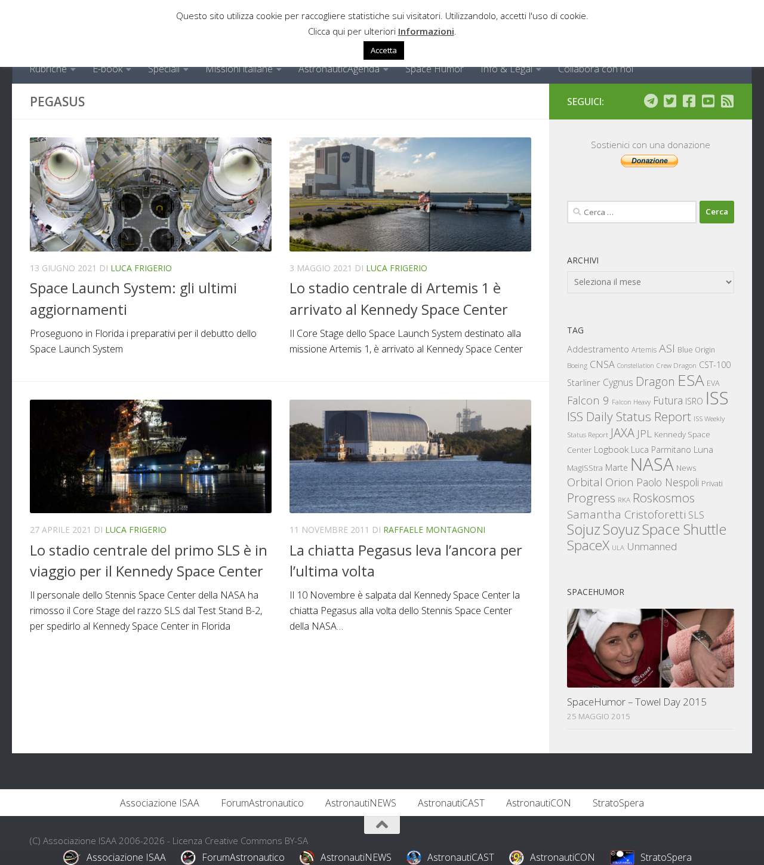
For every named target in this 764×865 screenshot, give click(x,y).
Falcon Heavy (631, 401)
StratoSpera (618, 802)
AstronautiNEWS (360, 802)
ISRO (694, 401)
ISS (717, 397)
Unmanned (652, 546)
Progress (591, 497)
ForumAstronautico (262, 802)
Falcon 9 (588, 399)
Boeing (577, 365)
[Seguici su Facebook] (689, 101)
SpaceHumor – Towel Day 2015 (637, 701)
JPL (644, 433)
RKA (624, 499)
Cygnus (618, 382)
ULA (618, 547)
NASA (652, 464)
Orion (619, 482)
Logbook (611, 449)
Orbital (585, 482)
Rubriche (48, 68)
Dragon (655, 381)
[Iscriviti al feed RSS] (727, 101)
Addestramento (598, 349)
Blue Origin (696, 350)
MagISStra (585, 467)
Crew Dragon (677, 365)
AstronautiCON (538, 802)
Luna (703, 449)
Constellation (635, 365)
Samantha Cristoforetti (626, 514)
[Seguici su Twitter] (670, 101)
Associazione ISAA (159, 802)
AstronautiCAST (451, 802)
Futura (668, 400)
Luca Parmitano (661, 449)
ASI (667, 348)
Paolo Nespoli (667, 482)
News (686, 467)
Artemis (644, 350)
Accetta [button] (384, 50)
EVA (713, 383)
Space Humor (434, 68)
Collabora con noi (595, 68)
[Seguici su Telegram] (650, 101)
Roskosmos (664, 497)
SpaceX (588, 545)
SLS (696, 515)
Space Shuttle (684, 529)
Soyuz (621, 529)
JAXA (622, 433)
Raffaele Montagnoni (434, 529)
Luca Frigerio (141, 268)
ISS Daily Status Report (629, 416)
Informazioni (426, 31)
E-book (107, 68)
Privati (712, 483)
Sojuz (583, 529)
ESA (690, 380)
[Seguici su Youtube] (708, 101)
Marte (616, 467)
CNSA (602, 364)
